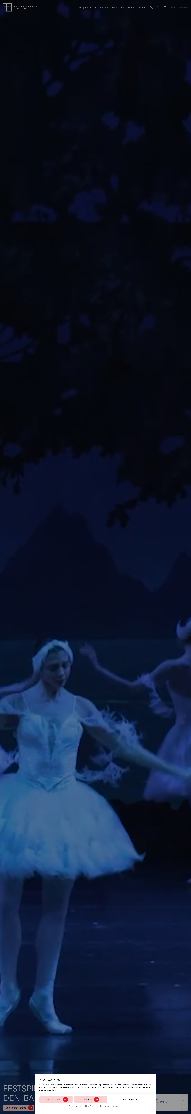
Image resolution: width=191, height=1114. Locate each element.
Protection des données (111, 1106)
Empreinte (94, 1106)
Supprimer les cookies (79, 1106)
